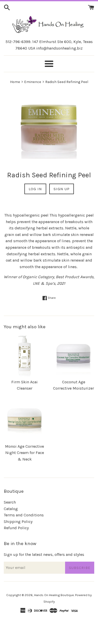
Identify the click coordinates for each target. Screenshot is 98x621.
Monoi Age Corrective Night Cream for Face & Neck (24, 453)
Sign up (62, 189)
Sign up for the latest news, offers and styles (44, 554)
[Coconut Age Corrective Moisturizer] (73, 355)
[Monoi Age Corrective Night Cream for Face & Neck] (24, 420)
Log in (35, 189)
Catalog (11, 508)
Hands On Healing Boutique (54, 595)
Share (51, 298)
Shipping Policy (18, 521)
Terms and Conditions (24, 515)
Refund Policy (16, 527)
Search (10, 502)
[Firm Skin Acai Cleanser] (24, 355)
